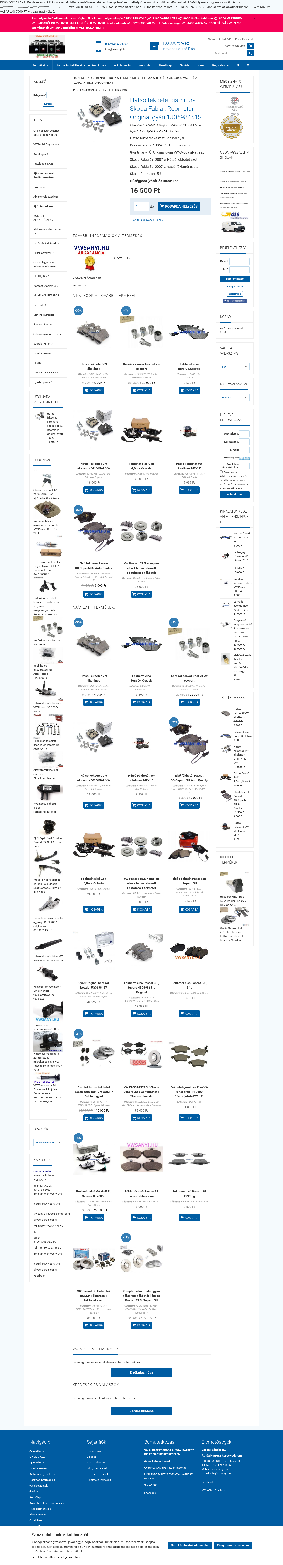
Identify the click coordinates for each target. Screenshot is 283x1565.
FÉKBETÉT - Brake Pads (115, 89)
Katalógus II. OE (43, 163)
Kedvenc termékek (98, 1474)
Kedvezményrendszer (42, 1474)
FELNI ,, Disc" (41, 276)
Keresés (48, 104)
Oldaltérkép (36, 1520)
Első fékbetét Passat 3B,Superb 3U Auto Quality (241, 800)
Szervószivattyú (43, 324)
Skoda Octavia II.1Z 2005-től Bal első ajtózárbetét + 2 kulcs (46, 494)
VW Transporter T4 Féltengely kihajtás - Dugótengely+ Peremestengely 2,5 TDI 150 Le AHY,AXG (47, 1093)
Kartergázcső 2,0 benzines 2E (242, 537)
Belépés (237, 39)
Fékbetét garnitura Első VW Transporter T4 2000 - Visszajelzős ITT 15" (189, 1091)
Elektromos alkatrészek (47, 231)
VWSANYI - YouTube (213, 1490)
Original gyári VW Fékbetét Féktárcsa (44, 264)
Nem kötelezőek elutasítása (190, 1545)
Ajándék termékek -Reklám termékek (44, 175)
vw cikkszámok (38, 1485)
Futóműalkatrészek (46, 243)
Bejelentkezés (235, 278)
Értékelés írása (141, 1373)
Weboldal (145, 65)
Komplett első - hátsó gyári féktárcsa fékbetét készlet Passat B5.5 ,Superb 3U (141, 1295)
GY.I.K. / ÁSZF (37, 1456)
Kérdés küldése (142, 1411)
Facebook (39, 1275)
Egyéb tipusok (42, 382)
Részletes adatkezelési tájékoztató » (55, 1557)
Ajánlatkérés (122, 65)
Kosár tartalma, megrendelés (46, 1502)
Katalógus (40, 154)
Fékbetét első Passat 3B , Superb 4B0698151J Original (141, 987)
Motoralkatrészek (45, 314)
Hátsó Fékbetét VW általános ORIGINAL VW (241, 754)
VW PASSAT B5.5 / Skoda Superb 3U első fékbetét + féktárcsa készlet (141, 1091)
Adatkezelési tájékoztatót (232, 476)
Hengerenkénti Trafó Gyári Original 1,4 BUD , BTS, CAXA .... (233, 900)
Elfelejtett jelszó (235, 286)
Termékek (41, 65)
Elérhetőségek (37, 1514)
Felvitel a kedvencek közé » (147, 219)
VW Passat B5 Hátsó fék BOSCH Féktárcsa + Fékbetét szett (94, 1295)
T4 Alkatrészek (42, 353)
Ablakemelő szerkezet (46, 196)
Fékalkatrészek (43, 252)
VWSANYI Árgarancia (46, 144)
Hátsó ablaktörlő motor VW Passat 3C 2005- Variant (47, 707)
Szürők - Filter (42, 343)
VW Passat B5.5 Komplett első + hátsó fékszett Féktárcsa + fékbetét (141, 568)
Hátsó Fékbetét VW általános (241, 713)
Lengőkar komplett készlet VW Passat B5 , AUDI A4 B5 (46, 744)
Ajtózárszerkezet (43, 206)
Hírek (200, 65)
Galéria (184, 65)
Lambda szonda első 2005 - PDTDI (241, 605)
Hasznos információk (42, 1479)
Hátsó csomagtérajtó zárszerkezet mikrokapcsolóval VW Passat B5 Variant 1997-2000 (48, 1061)
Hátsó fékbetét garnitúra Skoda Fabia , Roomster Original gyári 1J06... (55, 425)
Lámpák (39, 305)
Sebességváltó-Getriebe (47, 334)
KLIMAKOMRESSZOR (46, 295)
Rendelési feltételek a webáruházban (81, 65)
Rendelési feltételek (40, 1508)
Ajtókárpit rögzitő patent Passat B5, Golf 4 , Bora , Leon (48, 842)
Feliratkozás (234, 494)
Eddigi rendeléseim (98, 1468)
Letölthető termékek (99, 1479)
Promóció (39, 186)
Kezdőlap (165, 65)
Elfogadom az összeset (233, 1545)
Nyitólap (212, 39)
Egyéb (37, 362)
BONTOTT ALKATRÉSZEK (43, 217)
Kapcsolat (247, 39)
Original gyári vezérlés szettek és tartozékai (46, 132)
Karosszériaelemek (45, 285)
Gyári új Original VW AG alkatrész (159, 131)
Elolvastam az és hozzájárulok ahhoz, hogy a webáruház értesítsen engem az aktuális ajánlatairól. (234, 480)
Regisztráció (225, 39)
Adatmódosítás (96, 1462)
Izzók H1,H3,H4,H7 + (45, 372)
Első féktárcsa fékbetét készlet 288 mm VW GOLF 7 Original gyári (94, 1091)
